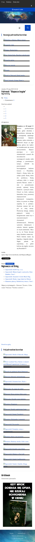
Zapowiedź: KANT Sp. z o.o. (14, 269)
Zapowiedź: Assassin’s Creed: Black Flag (17, 276)
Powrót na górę (6, 344)
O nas (3, 2)
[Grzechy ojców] (17, 504)
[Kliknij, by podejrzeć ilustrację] (9, 135)
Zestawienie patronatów (8, 478)
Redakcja (8, 2)
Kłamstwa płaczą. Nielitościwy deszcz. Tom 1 (19, 281)
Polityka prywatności (17, 536)
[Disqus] (17, 315)
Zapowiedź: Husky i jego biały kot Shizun (18, 279)
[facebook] (31, 6)
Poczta (11, 533)
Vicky (6, 98)
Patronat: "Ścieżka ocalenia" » (15, 287)
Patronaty (9, 263)
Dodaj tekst (16, 2)
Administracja (21, 533)
